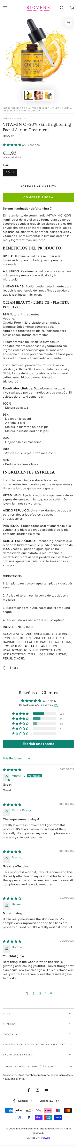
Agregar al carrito (38, 186)
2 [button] (33, 993)
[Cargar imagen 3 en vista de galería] (48, 95)
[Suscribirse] (72, 1066)
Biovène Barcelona (15, 119)
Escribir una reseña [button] (38, 744)
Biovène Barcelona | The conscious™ (37, 1128)
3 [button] (40, 993)
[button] (62, 8)
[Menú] (5, 8)
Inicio (6, 108)
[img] (12, 770)
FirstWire (44, 1137)
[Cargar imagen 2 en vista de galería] (38, 95)
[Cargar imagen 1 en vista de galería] (28, 95)
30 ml (10, 172)
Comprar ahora (38, 197)
